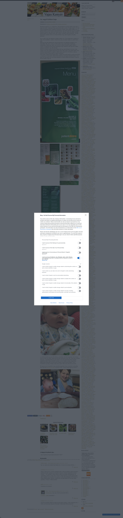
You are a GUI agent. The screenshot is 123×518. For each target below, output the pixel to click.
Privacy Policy (69, 302)
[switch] (79, 243)
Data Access (61, 302)
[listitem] (61, 240)
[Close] (86, 215)
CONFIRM (51, 297)
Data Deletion (53, 302)
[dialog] (61, 259)
